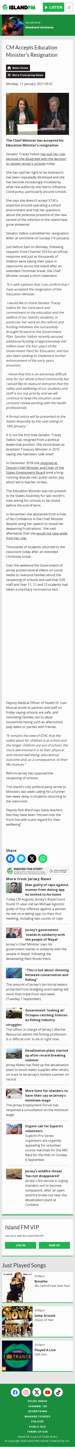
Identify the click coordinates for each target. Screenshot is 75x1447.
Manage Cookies (37, 1416)
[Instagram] (26, 1392)
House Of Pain (44, 1320)
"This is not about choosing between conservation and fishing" (47, 975)
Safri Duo (41, 1354)
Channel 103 (37, 1406)
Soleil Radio (37, 1401)
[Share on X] (32, 858)
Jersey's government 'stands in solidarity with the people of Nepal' (45, 935)
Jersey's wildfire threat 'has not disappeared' (43, 1173)
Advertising (37, 1411)
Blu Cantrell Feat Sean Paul (52, 1286)
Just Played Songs (24, 1265)
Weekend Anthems (39, 27)
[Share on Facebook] (10, 858)
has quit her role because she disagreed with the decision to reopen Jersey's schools (36, 159)
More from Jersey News (27, 75)
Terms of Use (37, 1431)
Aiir (67, 1441)
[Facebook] (15, 1392)
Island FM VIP (22, 1227)
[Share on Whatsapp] (42, 858)
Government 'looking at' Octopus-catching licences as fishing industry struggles (36, 1017)
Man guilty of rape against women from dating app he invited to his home (46, 890)
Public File (37, 1426)
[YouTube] (47, 1392)
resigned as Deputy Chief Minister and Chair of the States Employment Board (35, 468)
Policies (37, 1421)
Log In (20, 1245)
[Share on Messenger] (21, 858)
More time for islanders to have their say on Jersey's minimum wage (46, 1096)
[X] (36, 1392)
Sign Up (54, 1245)
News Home (20, 68)
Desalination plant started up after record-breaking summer (46, 1055)
